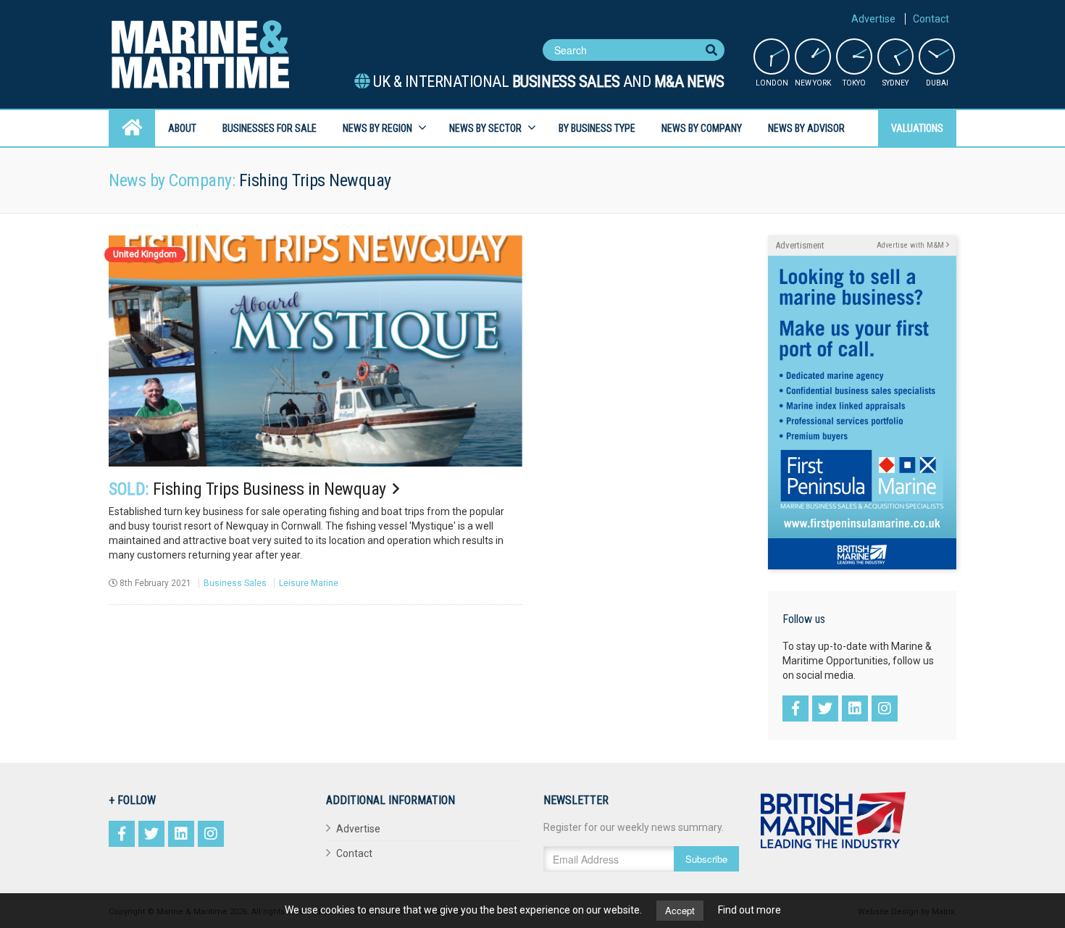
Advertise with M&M (911, 245)
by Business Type (597, 128)
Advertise (873, 19)
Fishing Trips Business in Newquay (249, 489)
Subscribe (706, 859)
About (182, 128)
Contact (931, 19)
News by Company (701, 128)
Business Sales (235, 583)
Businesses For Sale (269, 128)
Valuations (917, 128)
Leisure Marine (308, 583)
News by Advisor (806, 128)
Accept (680, 910)
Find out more (749, 910)
